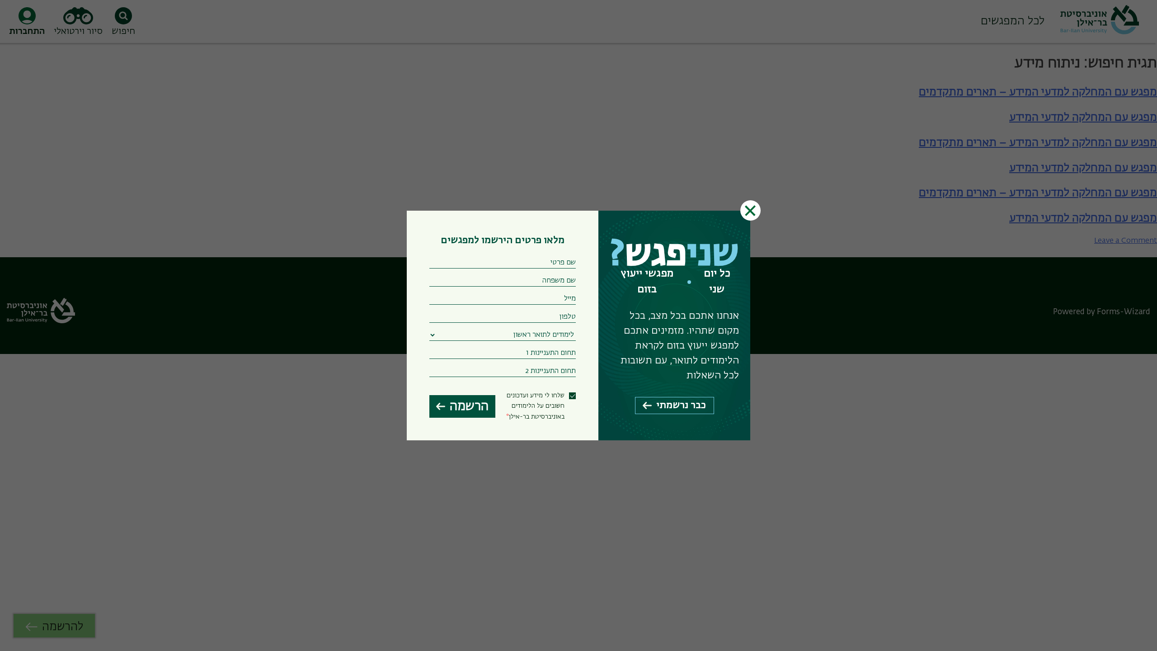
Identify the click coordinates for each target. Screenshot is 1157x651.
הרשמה (469, 406)
